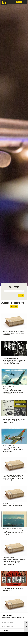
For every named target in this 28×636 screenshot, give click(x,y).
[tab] (26, 623)
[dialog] (14, 624)
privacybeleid (4, 618)
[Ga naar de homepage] (4, 2)
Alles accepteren (14, 634)
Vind (22, 295)
